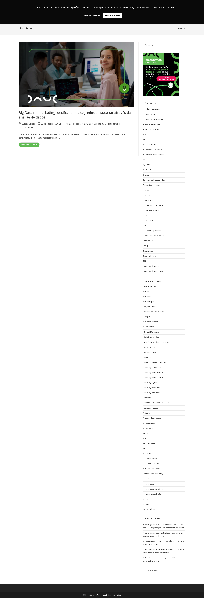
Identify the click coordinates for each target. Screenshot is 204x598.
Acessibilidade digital (151, 124)
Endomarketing (149, 256)
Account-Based (149, 114)
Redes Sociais (149, 428)
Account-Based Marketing (153, 119)
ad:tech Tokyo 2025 (151, 129)
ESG (144, 261)
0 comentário (28, 127)
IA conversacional (150, 322)
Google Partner (149, 306)
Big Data (181, 28)
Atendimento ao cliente (152, 149)
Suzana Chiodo (28, 123)
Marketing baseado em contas (155, 362)
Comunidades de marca (153, 205)
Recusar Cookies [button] (92, 15)
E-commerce (148, 251)
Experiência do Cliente (152, 281)
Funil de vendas (149, 286)
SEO (144, 448)
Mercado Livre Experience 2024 (156, 402)
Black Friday (148, 170)
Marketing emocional (151, 392)
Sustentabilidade (150, 458)
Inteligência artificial (151, 337)
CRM (145, 225)
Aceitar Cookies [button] (112, 15)
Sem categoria (149, 443)
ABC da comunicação (151, 109)
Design (146, 246)
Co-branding (148, 200)
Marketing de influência (153, 377)
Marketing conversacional (154, 367)
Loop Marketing (149, 352)
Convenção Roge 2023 (152, 210)
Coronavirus (148, 220)
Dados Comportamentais (153, 235)
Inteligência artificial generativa (156, 342)
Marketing (98, 123)
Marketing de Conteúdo (153, 372)
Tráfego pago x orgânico (153, 489)
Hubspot (146, 316)
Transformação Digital (152, 494)
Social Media (148, 453)
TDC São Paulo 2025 (151, 463)
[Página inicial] (175, 28)
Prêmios (146, 413)
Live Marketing (149, 347)
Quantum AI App (153, 570)
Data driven (148, 241)
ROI (144, 438)
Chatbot (146, 190)
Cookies (146, 215)
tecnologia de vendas (152, 468)
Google (146, 291)
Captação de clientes (151, 185)
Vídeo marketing (150, 509)
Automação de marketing (153, 154)
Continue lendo (30, 144)
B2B (144, 160)
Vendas (146, 504)
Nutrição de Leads (150, 408)
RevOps (146, 433)
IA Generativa (148, 327)
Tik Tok (146, 478)
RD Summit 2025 (149, 423)
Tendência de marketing (153, 473)
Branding (146, 175)
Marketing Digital (112, 123)
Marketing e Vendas (151, 387)
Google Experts (149, 301)
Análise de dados (73, 123)
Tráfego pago (148, 484)
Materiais (147, 397)
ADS (144, 134)
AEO (144, 139)
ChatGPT (146, 195)
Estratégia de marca (151, 266)
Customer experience (152, 230)
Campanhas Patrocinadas (154, 180)
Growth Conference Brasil (154, 311)
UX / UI (145, 499)
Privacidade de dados (152, 418)
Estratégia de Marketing (153, 271)
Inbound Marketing (151, 332)
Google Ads (148, 296)
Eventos (146, 276)
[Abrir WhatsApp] (197, 591)
